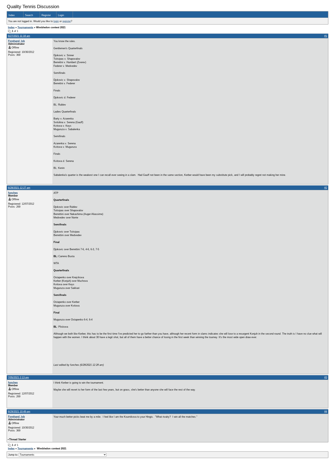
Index (12, 15)
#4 (325, 411)
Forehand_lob (16, 40)
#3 (325, 377)
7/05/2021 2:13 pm (18, 377)
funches (13, 192)
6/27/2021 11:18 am (19, 35)
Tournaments (25, 27)
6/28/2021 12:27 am (19, 187)
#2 (325, 187)
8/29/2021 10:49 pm (19, 411)
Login (61, 15)
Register (46, 15)
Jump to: (13, 454)
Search (29, 15)
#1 (325, 35)
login (56, 21)
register (66, 21)
